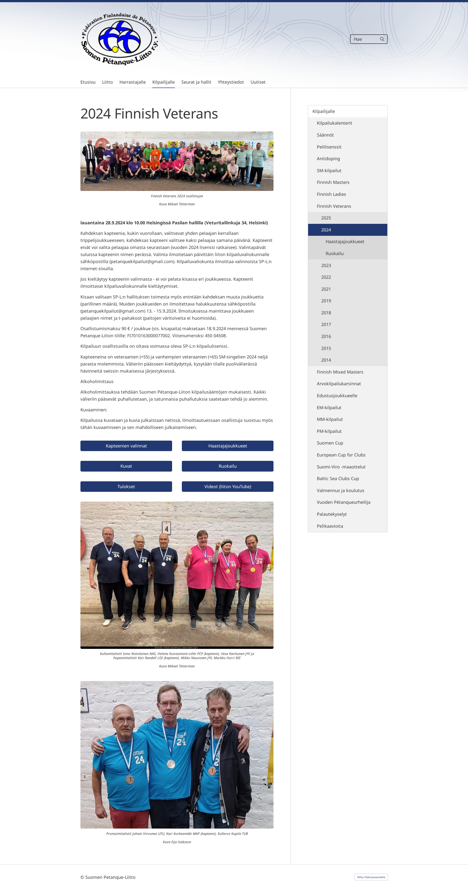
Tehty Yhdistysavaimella (371, 877)
